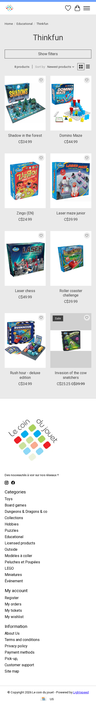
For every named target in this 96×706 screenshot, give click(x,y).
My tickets (13, 610)
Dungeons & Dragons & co (26, 511)
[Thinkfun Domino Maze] (70, 103)
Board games (15, 505)
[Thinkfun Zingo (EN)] (25, 180)
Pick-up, (11, 658)
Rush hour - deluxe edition (25, 375)
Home (9, 23)
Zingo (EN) (25, 213)
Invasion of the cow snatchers (71, 375)
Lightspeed (81, 692)
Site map (12, 671)
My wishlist (14, 617)
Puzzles (11, 530)
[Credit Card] (43, 699)
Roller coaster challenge (70, 293)
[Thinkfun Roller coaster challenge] (70, 258)
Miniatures (13, 574)
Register (12, 598)
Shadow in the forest (25, 135)
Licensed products (20, 543)
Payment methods (19, 652)
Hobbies (12, 524)
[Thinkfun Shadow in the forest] (25, 103)
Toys (9, 499)
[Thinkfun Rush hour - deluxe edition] (25, 340)
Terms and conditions (22, 639)
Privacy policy (16, 646)
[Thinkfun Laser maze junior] (70, 180)
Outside (11, 549)
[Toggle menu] (86, 8)
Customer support (19, 665)
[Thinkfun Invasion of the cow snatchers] (70, 340)
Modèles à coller (18, 556)
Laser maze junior (70, 213)
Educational (25, 23)
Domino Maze (70, 135)
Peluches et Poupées (22, 562)
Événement (14, 581)
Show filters (48, 54)
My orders (13, 604)
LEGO (9, 568)
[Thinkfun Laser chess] (25, 258)
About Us (12, 633)
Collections (14, 518)
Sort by (40, 67)
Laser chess (25, 291)
